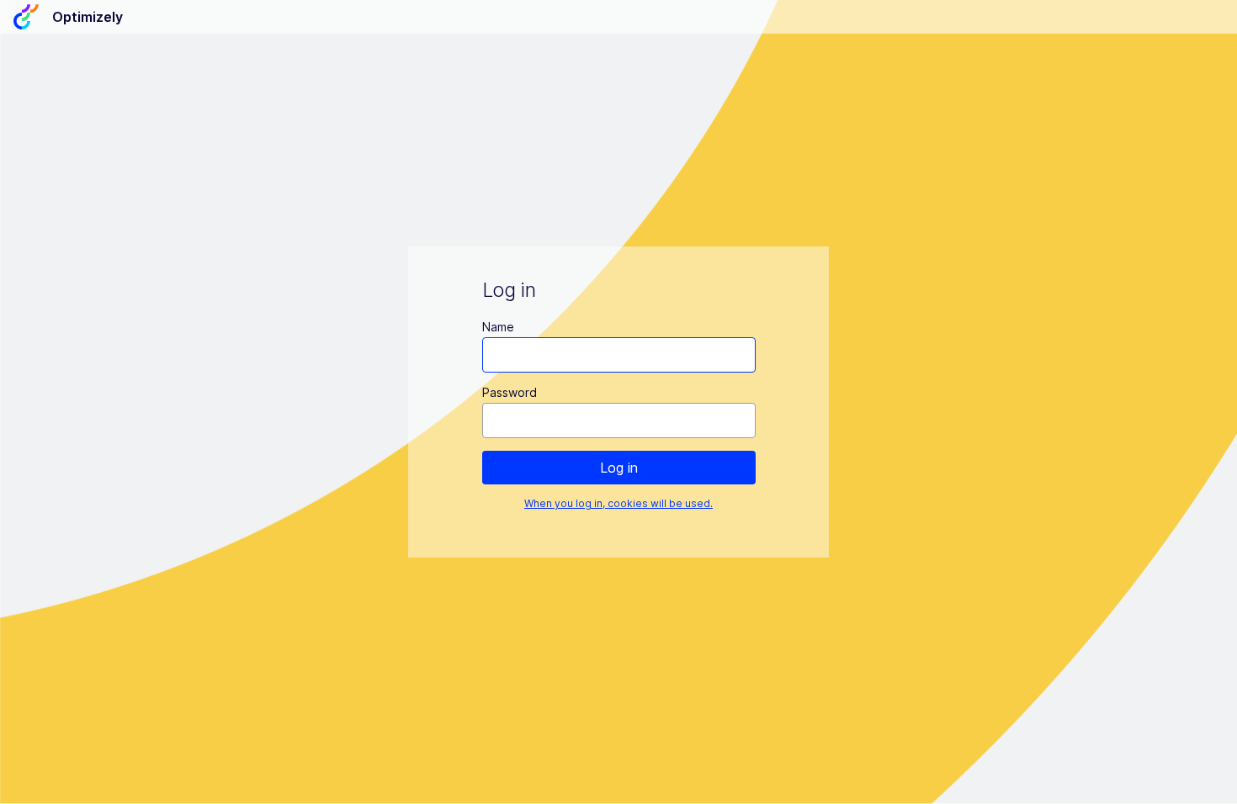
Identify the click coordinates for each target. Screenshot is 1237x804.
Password (509, 392)
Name (498, 327)
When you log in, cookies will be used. (618, 503)
